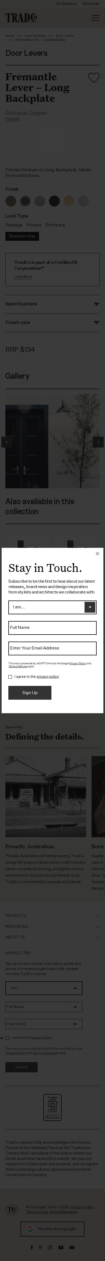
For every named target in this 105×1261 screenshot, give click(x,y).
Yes (10, 677)
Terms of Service (17, 666)
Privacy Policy (77, 663)
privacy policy (48, 677)
